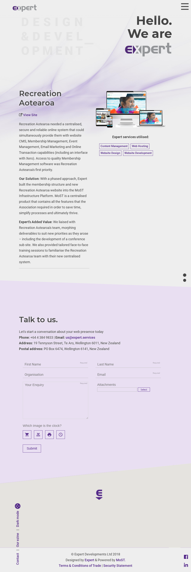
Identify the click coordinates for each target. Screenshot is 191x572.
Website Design (110, 153)
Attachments (106, 385)
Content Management (114, 146)
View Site (29, 115)
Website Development (138, 153)
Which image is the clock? (42, 426)
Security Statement (117, 566)
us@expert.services (80, 337)
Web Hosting (140, 146)
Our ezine (18, 540)
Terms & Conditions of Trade (80, 566)
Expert (89, 560)
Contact (18, 559)
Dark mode (18, 519)
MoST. (121, 560)
